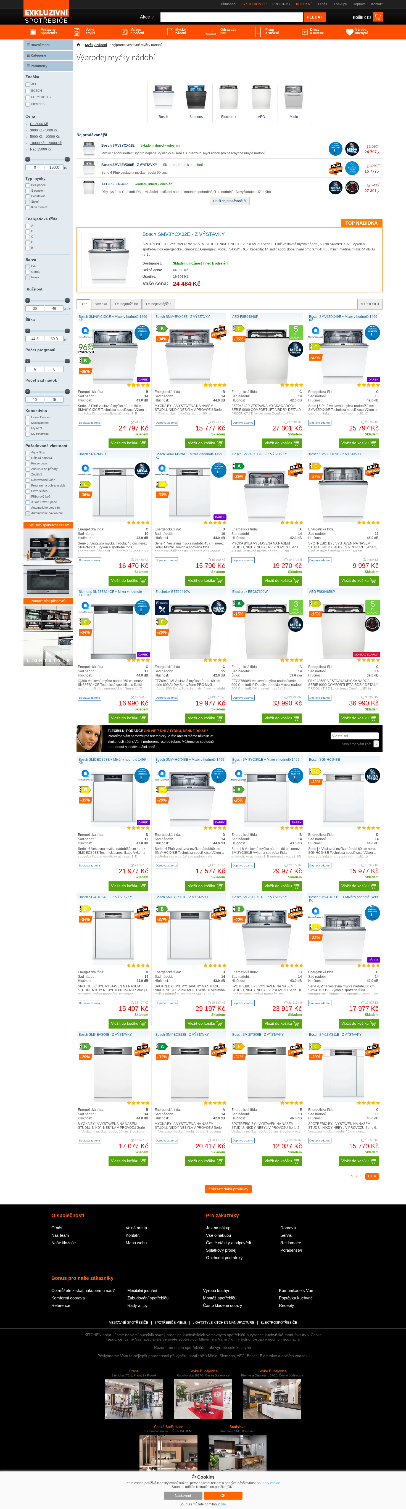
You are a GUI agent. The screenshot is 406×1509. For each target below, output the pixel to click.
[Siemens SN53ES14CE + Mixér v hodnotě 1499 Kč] (113, 658)
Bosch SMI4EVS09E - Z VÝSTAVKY (105, 1035)
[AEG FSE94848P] (89, 193)
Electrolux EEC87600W (250, 592)
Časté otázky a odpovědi (228, 1242)
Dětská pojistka (41, 457)
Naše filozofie (63, 1242)
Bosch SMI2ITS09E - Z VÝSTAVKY (258, 1035)
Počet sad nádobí (42, 380)
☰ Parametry (37, 66)
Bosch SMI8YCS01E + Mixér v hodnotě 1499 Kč (265, 761)
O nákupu (340, 4)
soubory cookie (268, 1483)
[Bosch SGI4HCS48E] (343, 826)
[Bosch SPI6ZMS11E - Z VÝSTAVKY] (343, 1101)
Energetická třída (41, 219)
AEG (34, 84)
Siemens (37, 103)
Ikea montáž (39, 207)
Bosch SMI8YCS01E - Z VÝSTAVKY (182, 897)
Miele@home (40, 422)
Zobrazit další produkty (228, 1189)
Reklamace (290, 1242)
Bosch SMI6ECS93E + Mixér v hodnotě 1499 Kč (112, 761)
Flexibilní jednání (142, 1290)
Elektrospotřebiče (278, 1323)
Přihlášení (228, 4)
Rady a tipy (137, 1305)
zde (223, 1504)
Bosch (36, 90)
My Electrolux (40, 433)
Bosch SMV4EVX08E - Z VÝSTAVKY (129, 165)
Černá (35, 271)
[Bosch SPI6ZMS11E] (113, 521)
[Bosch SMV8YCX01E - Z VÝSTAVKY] (266, 964)
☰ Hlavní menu (38, 45)
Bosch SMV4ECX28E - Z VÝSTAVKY (259, 454)
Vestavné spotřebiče (128, 1323)
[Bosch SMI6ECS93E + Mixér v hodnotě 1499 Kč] (113, 826)
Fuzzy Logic (39, 463)
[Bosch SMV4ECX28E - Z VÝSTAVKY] (266, 521)
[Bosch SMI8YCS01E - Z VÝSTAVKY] (189, 964)
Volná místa (136, 1227)
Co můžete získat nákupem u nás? (83, 1290)
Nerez (35, 277)
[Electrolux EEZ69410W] (190, 658)
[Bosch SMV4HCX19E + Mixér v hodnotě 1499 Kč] (344, 964)
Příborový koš (40, 496)
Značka (32, 77)
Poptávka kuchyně (296, 1298)
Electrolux (41, 97)
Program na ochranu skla (48, 485)
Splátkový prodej (221, 1250)
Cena (30, 116)
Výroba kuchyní (217, 1290)
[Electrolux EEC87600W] (266, 658)
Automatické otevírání (45, 507)
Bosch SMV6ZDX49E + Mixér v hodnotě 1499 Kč (343, 318)
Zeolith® (36, 474)
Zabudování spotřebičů (147, 1298)
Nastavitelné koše (43, 480)
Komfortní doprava (68, 1298)
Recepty (286, 1305)
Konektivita (36, 410)
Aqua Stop (38, 452)
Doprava (359, 4)
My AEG (36, 428)
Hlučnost (34, 289)
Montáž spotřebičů (219, 1298)
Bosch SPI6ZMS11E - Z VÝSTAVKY (335, 1035)
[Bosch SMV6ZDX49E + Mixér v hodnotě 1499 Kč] (343, 383)
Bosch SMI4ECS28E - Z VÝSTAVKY (182, 1035)
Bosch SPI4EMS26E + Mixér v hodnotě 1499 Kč (188, 455)
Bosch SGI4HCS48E (324, 760)
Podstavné (38, 196)
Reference (60, 1305)
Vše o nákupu (218, 1235)
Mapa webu (136, 1242)
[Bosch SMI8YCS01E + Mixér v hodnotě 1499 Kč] (266, 826)
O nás (322, 4)
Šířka (30, 319)
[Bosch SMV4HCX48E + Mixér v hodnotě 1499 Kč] (190, 826)
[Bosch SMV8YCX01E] (89, 155)
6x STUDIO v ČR (254, 4)
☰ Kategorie (36, 55)
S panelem (38, 190)
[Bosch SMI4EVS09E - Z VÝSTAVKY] (113, 1101)
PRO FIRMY (281, 4)
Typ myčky (35, 178)
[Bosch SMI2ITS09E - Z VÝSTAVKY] (266, 1101)
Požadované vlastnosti (46, 445)
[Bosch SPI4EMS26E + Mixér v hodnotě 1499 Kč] (190, 521)
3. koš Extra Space (44, 502)
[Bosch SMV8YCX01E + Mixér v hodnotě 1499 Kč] (113, 383)
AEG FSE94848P (114, 184)
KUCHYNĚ (304, 4)
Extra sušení (39, 491)
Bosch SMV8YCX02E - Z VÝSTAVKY (184, 234)
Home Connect (41, 417)
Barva (30, 259)
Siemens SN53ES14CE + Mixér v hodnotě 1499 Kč (110, 593)
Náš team (60, 1235)
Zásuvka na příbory (44, 469)
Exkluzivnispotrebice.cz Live (48, 525)
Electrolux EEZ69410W (172, 592)
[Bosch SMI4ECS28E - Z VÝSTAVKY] (190, 1101)
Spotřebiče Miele (170, 1323)
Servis (286, 1235)
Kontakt (377, 4)
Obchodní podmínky (224, 1257)
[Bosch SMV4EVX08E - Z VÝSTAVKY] (89, 174)
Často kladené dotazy (222, 1305)
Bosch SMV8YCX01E (118, 145)
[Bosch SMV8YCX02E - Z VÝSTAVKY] (109, 282)
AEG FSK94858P (322, 592)
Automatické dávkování (47, 513)
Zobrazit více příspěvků (48, 601)
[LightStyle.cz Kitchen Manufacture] (48, 636)
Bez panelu (38, 185)
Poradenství (291, 1250)
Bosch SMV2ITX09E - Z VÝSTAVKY (335, 454)
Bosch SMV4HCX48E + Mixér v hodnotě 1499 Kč (189, 761)
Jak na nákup (218, 1227)
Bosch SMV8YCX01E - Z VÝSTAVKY (259, 897)
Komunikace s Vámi (297, 1290)
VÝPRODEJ (370, 304)
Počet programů (40, 350)
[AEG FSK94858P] (343, 658)
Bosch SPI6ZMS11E (94, 454)
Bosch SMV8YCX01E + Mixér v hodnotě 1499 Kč (113, 318)
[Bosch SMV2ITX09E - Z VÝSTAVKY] (343, 521)
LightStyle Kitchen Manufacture (223, 1323)
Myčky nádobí (96, 45)
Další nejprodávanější (229, 201)
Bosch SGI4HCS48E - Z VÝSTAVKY (105, 897)
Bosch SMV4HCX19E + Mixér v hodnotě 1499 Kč (343, 898)
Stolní (35, 201)
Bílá (33, 266)
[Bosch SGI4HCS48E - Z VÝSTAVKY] (113, 964)
